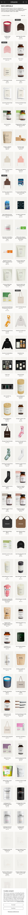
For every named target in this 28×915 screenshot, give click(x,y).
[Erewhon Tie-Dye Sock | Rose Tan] (21, 432)
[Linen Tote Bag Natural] (21, 297)
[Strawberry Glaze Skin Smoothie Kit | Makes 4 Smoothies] (7, 589)
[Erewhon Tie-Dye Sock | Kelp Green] (7, 454)
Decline (13, 908)
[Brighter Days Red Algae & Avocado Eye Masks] (7, 251)
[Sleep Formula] (7, 748)
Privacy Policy (20, 901)
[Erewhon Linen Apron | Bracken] (7, 182)
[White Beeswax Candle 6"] (7, 567)
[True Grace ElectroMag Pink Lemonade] (21, 182)
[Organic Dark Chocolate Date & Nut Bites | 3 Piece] (7, 613)
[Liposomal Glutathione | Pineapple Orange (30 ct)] (7, 297)
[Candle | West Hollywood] (7, 27)
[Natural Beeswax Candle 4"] (7, 409)
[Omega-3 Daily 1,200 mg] (21, 409)
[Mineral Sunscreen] (7, 659)
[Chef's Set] (7, 365)
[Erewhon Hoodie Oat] (21, 321)
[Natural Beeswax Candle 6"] (21, 386)
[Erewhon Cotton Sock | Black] (7, 477)
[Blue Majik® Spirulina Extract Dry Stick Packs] (7, 205)
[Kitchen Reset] (21, 365)
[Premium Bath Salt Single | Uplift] (7, 275)
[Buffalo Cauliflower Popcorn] (21, 659)
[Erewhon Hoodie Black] (7, 344)
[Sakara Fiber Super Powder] (7, 771)
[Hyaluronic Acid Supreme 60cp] (7, 704)
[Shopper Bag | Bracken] (7, 432)
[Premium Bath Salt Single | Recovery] (21, 275)
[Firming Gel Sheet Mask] (21, 93)
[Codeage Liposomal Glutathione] (7, 840)
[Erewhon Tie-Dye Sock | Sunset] (7, 321)
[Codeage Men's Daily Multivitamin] (21, 794)
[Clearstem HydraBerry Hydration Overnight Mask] (7, 227)
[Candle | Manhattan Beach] (7, 682)
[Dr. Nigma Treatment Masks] (21, 205)
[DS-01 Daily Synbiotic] (21, 637)
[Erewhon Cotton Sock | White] (21, 454)
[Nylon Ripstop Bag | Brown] (21, 522)
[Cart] (26, 2)
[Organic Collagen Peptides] (7, 137)
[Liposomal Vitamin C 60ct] (21, 71)
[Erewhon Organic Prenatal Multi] (21, 499)
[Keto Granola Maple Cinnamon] (7, 886)
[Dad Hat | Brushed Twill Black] (21, 544)
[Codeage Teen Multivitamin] (21, 817)
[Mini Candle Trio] (7, 386)
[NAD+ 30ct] (21, 49)
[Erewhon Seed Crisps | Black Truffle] (21, 840)
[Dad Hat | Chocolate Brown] (21, 27)
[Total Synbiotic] (7, 115)
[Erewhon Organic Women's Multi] (21, 477)
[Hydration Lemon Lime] (7, 544)
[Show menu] (1, 2)
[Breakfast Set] (21, 344)
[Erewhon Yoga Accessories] (21, 137)
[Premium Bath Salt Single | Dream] (21, 251)
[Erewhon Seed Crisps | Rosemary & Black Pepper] (7, 862)
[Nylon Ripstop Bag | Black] (7, 522)
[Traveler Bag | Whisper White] (21, 682)
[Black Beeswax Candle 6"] (21, 567)
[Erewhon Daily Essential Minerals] (21, 748)
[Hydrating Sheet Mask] (7, 93)
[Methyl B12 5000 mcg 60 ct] (21, 613)
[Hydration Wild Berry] (21, 727)
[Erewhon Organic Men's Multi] (7, 499)
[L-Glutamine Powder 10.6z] (7, 71)
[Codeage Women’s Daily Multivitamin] (7, 817)
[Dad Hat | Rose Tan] (7, 49)
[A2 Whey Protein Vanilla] (21, 771)
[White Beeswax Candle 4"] (21, 589)
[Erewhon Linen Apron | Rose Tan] (21, 160)
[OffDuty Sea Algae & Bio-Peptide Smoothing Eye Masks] (21, 227)
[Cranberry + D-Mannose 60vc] (7, 637)
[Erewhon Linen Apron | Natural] (7, 160)
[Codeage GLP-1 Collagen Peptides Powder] (7, 794)
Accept (13, 904)
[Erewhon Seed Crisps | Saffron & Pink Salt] (21, 862)
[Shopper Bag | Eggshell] (7, 727)
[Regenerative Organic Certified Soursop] (21, 115)
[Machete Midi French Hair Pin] (21, 886)
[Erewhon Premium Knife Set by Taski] (21, 704)
